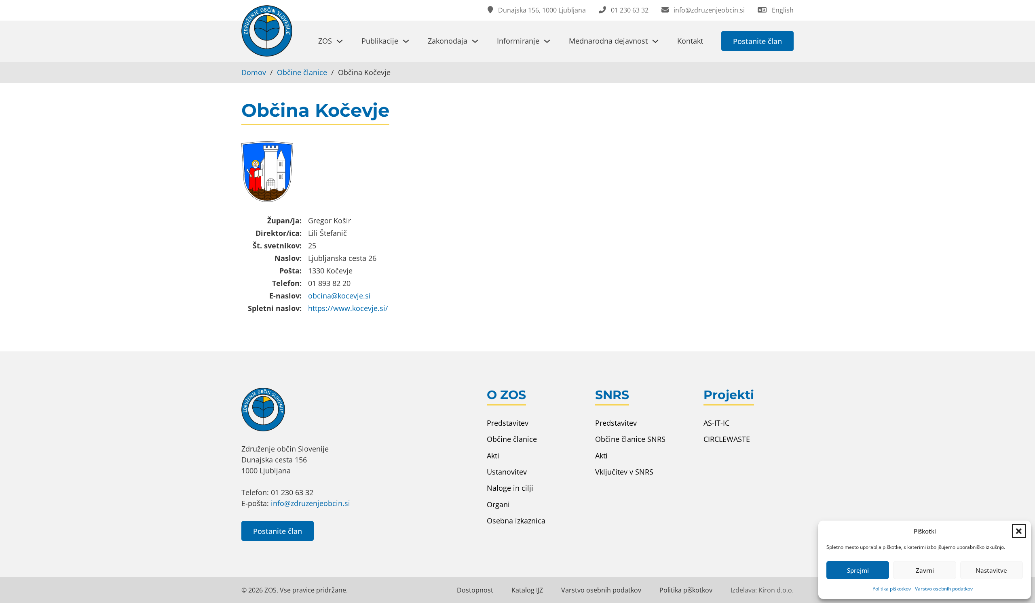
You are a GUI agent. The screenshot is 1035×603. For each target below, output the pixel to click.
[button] (1019, 531)
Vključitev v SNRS (624, 472)
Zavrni (925, 570)
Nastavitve (991, 570)
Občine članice (302, 72)
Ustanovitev (507, 472)
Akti (493, 455)
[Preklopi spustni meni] (339, 41)
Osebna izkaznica (516, 520)
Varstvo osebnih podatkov (944, 588)
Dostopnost (475, 590)
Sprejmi (858, 570)
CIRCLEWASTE (726, 439)
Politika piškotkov (891, 588)
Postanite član (757, 41)
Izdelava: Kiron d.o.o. (762, 590)
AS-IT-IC (716, 423)
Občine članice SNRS (630, 439)
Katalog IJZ (527, 590)
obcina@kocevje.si (339, 295)
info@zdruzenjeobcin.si (310, 503)
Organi (498, 504)
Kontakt (690, 41)
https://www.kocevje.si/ (348, 308)
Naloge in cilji (510, 488)
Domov (253, 72)
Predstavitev (507, 423)
